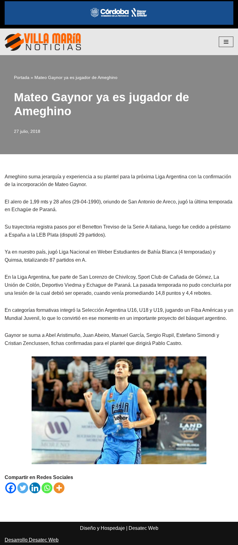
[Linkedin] (34, 487)
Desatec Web (143, 528)
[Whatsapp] (47, 487)
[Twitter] (22, 487)
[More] (59, 487)
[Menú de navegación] (226, 42)
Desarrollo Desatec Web (32, 540)
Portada (21, 77)
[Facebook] (10, 487)
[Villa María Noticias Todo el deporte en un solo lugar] (43, 42)
